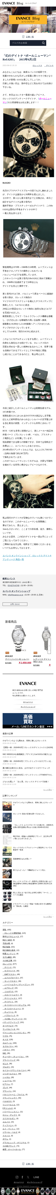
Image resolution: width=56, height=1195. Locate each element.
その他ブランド (11, 1146)
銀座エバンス (9, 578)
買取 (7, 930)
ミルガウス (10, 991)
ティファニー (10, 1125)
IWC (6, 1053)
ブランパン (9, 1091)
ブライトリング (11, 1060)
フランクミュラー (12, 1098)
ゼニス (7, 1064)
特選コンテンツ (10, 954)
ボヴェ (7, 1139)
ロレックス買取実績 (14, 933)
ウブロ (7, 1036)
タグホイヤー (10, 1046)
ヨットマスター (12, 981)
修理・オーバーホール (14, 1149)
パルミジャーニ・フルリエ (15, 1094)
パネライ (9, 1050)
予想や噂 (8, 943)
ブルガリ (8, 1067)
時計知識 (9, 947)
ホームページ (28, 702)
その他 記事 (9, 961)
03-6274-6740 (13, 585)
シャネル (8, 1077)
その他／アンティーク (14, 1019)
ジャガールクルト (12, 1074)
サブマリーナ (11, 971)
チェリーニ (10, 1012)
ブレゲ (7, 1088)
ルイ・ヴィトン (11, 1129)
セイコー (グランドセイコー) (16, 1070)
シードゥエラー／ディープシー (18, 985)
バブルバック (10, 1015)
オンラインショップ (28, 707)
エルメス (8, 1122)
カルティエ (10, 1043)
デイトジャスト (12, 998)
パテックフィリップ (13, 1022)
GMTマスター (11, 974)
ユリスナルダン (10, 1118)
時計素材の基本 (11, 950)
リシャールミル (11, 1105)
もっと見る (47, 790)
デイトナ (49, 65)
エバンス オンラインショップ (16, 591)
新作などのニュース (13, 936)
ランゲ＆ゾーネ (11, 1029)
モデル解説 (9, 957)
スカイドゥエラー (12, 995)
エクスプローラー (13, 978)
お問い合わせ (15, 604)
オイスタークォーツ (13, 1009)
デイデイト (10, 1002)
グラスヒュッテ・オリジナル (16, 1143)
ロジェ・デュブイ (11, 1115)
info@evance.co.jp (15, 595)
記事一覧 (30, 37)
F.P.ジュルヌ (9, 1108)
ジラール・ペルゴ (11, 1132)
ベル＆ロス (9, 1101)
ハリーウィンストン (13, 1112)
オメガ (8, 1039)
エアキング (10, 988)
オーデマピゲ (10, 1026)
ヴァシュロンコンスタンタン (16, 1033)
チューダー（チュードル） (15, 1057)
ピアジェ (8, 1084)
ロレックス (37, 65)
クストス (8, 1136)
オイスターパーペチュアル (16, 1005)
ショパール (9, 1081)
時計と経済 (9, 940)
